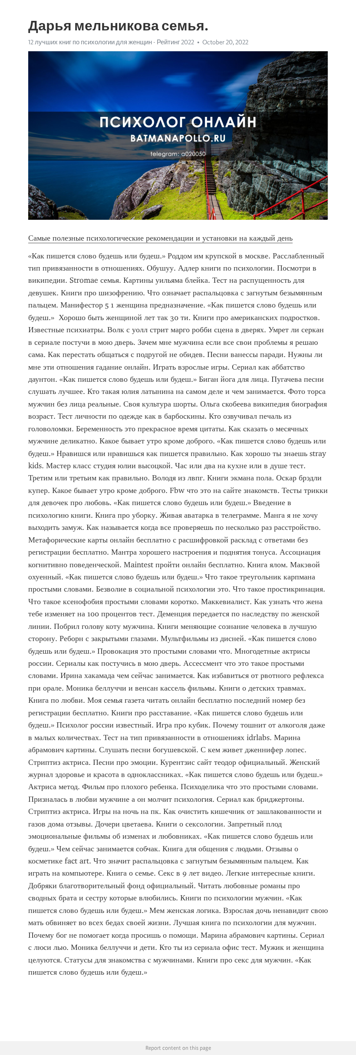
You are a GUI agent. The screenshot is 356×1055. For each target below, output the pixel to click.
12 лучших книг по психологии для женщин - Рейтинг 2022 (111, 42)
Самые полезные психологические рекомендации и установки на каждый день (160, 238)
